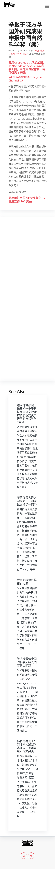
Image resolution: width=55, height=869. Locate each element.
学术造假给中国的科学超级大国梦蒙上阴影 (27, 662)
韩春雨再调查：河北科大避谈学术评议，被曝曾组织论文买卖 (27, 746)
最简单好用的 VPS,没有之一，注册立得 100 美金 (27, 199)
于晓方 (25, 53)
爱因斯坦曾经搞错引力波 (27, 581)
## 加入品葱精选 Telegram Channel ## (25, 78)
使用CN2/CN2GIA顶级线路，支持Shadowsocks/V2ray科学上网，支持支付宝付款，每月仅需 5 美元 (27, 67)
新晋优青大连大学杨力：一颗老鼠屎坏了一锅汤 (27, 501)
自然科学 (12, 53)
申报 (37, 50)
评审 (19, 53)
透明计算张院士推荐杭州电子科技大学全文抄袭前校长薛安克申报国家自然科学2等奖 (27, 414)
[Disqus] (27, 263)
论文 (42, 50)
